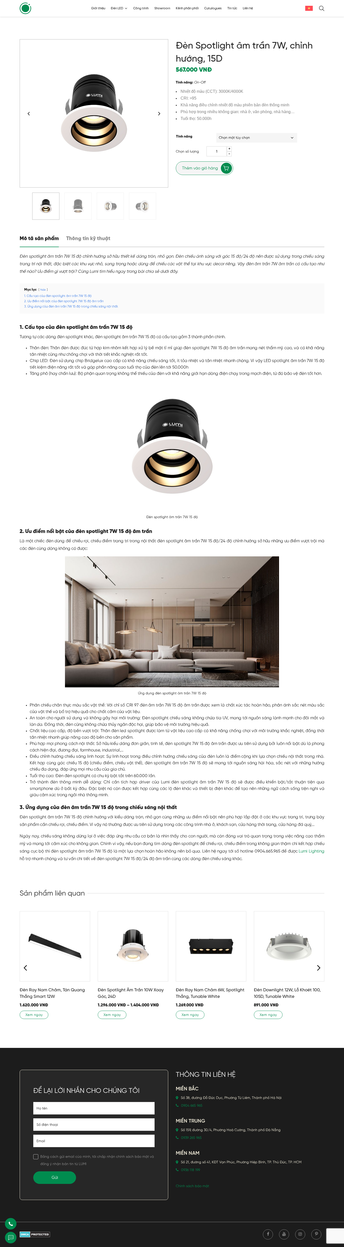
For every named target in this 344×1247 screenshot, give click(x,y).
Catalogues (213, 8)
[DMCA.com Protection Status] (35, 1234)
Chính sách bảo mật (192, 1186)
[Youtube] (284, 1234)
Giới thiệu (98, 8)
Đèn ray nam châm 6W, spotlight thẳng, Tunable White (210, 993)
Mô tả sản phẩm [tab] (39, 238)
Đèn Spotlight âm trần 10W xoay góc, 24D (131, 993)
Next (159, 113)
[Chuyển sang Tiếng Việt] (309, 8)
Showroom (162, 8)
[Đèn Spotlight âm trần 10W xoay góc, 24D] (133, 946)
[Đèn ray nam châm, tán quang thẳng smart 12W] (55, 946)
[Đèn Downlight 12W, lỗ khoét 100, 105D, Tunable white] (289, 946)
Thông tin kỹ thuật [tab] (88, 238)
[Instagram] (300, 1234)
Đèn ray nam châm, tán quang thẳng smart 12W (52, 993)
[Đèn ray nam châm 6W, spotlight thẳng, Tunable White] (211, 946)
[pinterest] (316, 1234)
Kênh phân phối (187, 8)
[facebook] (268, 1234)
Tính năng (184, 136)
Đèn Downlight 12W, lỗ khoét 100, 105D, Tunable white (287, 993)
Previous (28, 113)
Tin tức (232, 8)
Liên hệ (248, 8)
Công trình (141, 8)
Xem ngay (34, 1015)
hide (43, 289)
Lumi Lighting (311, 851)
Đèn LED (117, 8)
